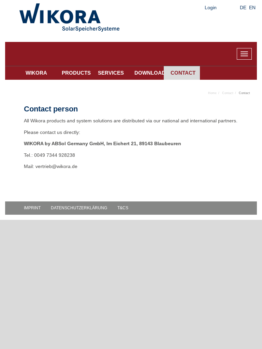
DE (243, 7)
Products (76, 73)
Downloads (149, 73)
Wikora (36, 73)
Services (111, 73)
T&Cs (122, 208)
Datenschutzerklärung (79, 208)
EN (252, 7)
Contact (183, 73)
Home (212, 93)
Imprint (32, 208)
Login (211, 7)
